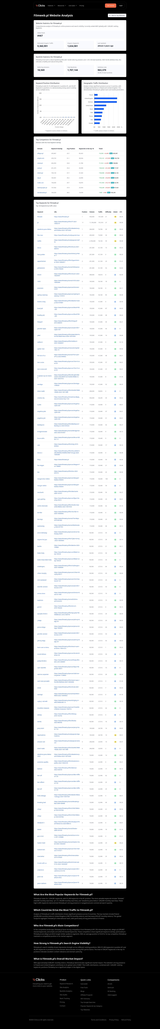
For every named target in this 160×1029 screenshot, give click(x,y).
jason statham (41, 883)
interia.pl (40, 173)
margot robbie (41, 485)
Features (50, 5)
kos (38, 472)
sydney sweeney (42, 295)
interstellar (40, 856)
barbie (39, 546)
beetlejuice (40, 425)
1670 (38, 281)
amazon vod (41, 742)
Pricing (81, 5)
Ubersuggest (112, 995)
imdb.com (40, 183)
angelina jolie (41, 411)
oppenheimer (41, 261)
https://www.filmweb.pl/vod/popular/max (67, 235)
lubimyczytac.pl (42, 187)
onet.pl (39, 168)
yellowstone (41, 268)
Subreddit (84, 984)
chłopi (39, 816)
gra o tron (40, 836)
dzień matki (41, 748)
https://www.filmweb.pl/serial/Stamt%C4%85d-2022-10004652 (66, 694)
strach (39, 275)
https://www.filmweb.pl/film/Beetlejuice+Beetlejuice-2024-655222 (66, 425)
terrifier (39, 512)
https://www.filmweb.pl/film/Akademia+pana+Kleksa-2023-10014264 (66, 229)
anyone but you (42, 539)
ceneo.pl (40, 163)
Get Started (110, 5)
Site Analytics (64, 987)
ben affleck (40, 782)
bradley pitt (41, 315)
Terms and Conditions (98, 1020)
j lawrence (40, 870)
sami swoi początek (43, 681)
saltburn (40, 342)
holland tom (41, 849)
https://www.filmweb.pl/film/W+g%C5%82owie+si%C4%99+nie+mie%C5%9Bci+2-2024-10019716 (66, 376)
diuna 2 (39, 453)
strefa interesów (42, 506)
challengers (41, 566)
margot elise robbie (43, 479)
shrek (39, 688)
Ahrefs (110, 984)
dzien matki (41, 391)
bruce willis (41, 438)
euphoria (40, 600)
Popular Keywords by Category (91, 1006)
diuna (39, 248)
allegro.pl (40, 153)
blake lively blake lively (44, 560)
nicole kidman (41, 654)
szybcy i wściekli (42, 701)
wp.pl (39, 178)
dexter (39, 829)
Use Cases (72, 5)
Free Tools (84, 988)
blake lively (40, 553)
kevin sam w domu (43, 647)
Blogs (82, 991)
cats (38, 445)
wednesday (40, 526)
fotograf (39, 322)
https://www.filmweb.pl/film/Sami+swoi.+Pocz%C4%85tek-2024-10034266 (66, 681)
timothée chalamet (43, 708)
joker (38, 335)
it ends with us (42, 863)
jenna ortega (41, 627)
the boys (40, 519)
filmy (38, 459)
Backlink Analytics (66, 991)
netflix (39, 241)
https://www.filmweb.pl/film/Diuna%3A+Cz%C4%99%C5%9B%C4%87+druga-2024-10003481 (67, 452)
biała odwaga (41, 796)
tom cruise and (42, 369)
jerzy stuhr (40, 728)
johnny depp (41, 641)
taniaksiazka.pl (42, 192)
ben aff (39, 775)
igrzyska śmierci (42, 614)
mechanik (40, 492)
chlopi (39, 809)
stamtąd (39, 694)
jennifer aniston (42, 634)
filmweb (39, 217)
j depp (39, 620)
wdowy (39, 715)
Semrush (111, 988)
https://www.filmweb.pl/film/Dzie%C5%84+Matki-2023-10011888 (67, 391)
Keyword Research (66, 984)
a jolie (39, 404)
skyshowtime (41, 735)
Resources (61, 5)
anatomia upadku (42, 762)
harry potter (41, 254)
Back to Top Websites (118, 15)
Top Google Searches (88, 1002)
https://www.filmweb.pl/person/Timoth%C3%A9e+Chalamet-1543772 (66, 708)
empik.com (40, 158)
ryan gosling (41, 499)
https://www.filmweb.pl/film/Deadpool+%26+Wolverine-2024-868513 (67, 822)
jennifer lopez (41, 328)
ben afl (39, 789)
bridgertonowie (42, 431)
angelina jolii (41, 418)
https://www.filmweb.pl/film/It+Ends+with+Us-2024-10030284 (66, 863)
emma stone (41, 593)
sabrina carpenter (43, 674)
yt (38, 222)
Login (121, 5)
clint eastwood (41, 580)
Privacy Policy (114, 1020)
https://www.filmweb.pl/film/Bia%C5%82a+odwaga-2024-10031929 (67, 795)
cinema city (40, 398)
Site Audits (63, 995)
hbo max (40, 235)
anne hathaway (42, 533)
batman (39, 769)
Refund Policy (126, 1020)
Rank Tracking (65, 998)
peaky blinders (42, 661)
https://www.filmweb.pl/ (61, 217)
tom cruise (40, 362)
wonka (39, 721)
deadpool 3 (40, 823)
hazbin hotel (41, 843)
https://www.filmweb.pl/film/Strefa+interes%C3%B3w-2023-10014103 (66, 506)
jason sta (40, 876)
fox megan (40, 465)
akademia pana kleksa (44, 229)
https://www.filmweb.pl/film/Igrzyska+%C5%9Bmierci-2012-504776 (67, 613)
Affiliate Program (86, 995)
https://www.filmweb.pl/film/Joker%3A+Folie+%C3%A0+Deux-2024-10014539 (67, 335)
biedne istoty (41, 302)
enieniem (40, 288)
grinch (39, 607)
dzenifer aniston (42, 587)
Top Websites (85, 1010)
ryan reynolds (41, 667)
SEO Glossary (85, 999)
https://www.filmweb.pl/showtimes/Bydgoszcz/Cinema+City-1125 (66, 398)
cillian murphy (41, 573)
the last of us (41, 355)
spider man (41, 349)
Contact (62, 1006)
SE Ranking (111, 991)
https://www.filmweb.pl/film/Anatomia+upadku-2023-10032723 (66, 762)
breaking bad (41, 802)
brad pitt (40, 308)
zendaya (40, 384)
